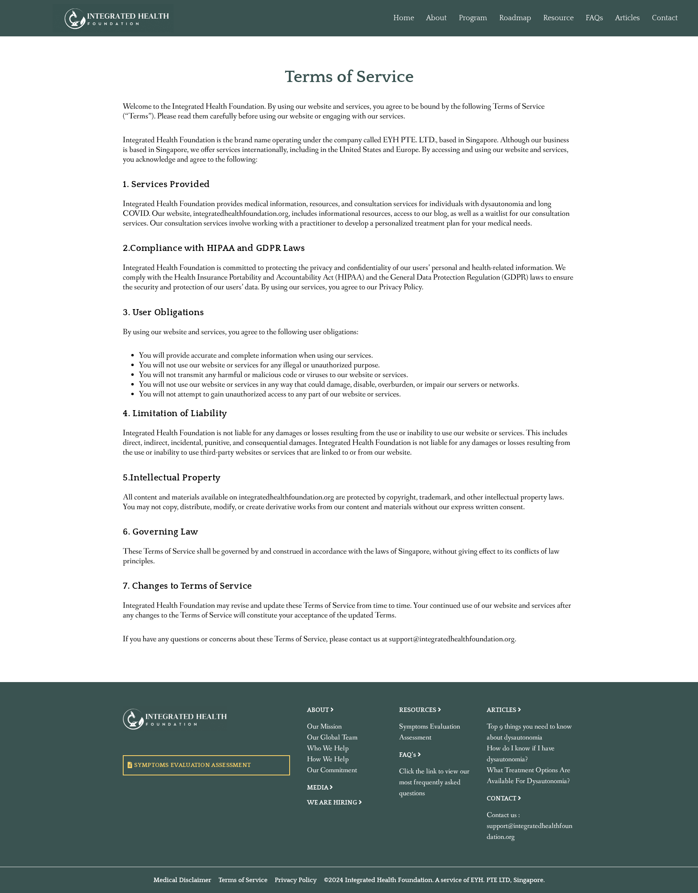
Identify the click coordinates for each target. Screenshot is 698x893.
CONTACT (502, 798)
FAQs (594, 18)
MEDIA (318, 787)
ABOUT (318, 710)
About (436, 18)
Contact (665, 18)
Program (473, 18)
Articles (627, 18)
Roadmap (515, 18)
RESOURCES (418, 710)
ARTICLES (502, 710)
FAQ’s (408, 754)
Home (403, 18)
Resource (558, 18)
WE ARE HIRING (333, 802)
